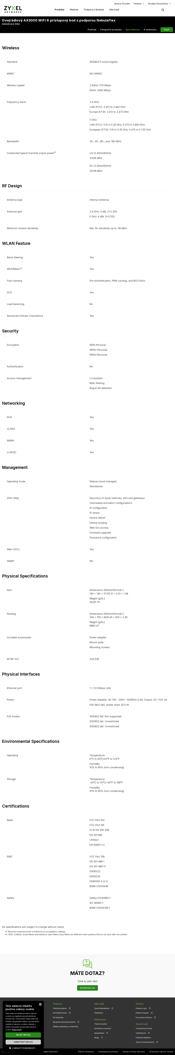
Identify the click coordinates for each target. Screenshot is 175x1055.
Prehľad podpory (60, 1008)
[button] (23, 1048)
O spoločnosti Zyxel (144, 1028)
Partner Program (142, 1013)
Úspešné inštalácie (143, 1038)
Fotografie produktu (111, 29)
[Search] (163, 10)
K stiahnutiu (150, 29)
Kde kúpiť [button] (114, 9)
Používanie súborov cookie (161, 1052)
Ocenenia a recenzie (102, 1028)
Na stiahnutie (58, 1017)
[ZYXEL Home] (13, 9)
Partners (138, 3)
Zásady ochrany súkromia (133, 1052)
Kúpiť (167, 29)
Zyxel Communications (145, 1042)
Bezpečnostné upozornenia (64, 1022)
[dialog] (23, 1026)
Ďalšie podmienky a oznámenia (65, 1026)
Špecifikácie (133, 29)
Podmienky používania (108, 1052)
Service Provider (122, 3)
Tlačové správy (100, 1024)
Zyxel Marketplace (101, 1008)
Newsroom (100, 1019)
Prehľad (92, 29)
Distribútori (98, 1013)
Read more (17, 1030)
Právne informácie (86, 1052)
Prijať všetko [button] (23, 1035)
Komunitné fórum (60, 1013)
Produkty (59, 9)
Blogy (96, 1038)
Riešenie (74, 9)
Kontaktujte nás (87, 988)
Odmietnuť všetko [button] (23, 1042)
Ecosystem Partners (144, 1017)
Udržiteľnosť (141, 1033)
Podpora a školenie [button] (94, 9)
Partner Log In (141, 1008)
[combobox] (40, 1004)
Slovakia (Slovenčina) (158, 3)
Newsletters (99, 1033)
